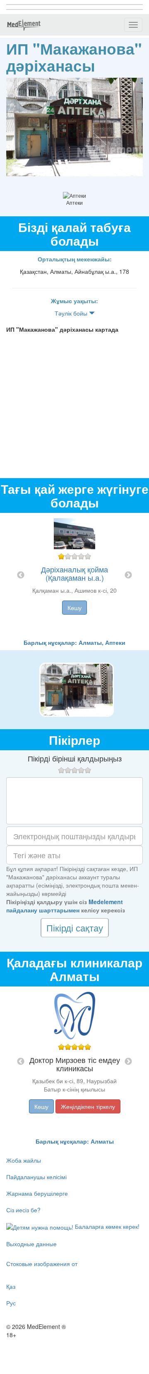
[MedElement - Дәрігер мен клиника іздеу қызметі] (23, 24)
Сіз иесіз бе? (23, 1210)
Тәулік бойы (72, 313)
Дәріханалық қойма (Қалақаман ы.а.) (74, 573)
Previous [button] (21, 575)
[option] (74, 575)
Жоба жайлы (23, 1160)
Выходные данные (31, 1244)
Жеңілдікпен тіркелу (88, 1106)
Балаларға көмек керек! (106, 1226)
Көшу (74, 607)
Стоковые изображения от (41, 1263)
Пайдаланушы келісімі (36, 1177)
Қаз (10, 1286)
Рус (11, 1303)
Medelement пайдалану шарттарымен (64, 906)
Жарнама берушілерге (37, 1193)
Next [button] (128, 575)
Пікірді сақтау (74, 927)
